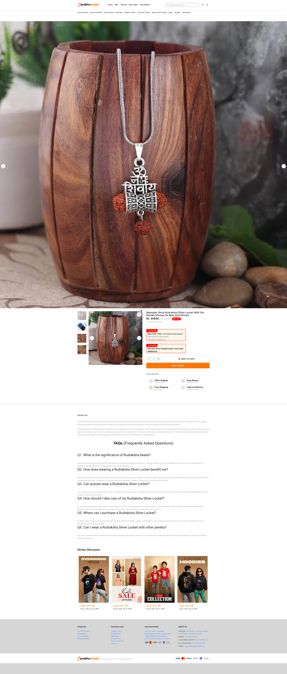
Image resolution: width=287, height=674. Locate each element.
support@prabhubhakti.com (194, 646)
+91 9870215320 (191, 637)
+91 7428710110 (202, 640)
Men (116, 5)
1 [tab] (141, 310)
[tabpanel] (143, 164)
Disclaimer (114, 636)
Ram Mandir (145, 5)
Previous (3, 166)
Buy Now (178, 365)
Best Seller (133, 5)
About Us (114, 643)
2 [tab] (142, 310)
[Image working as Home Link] (88, 4)
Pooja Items (81, 634)
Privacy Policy (116, 638)
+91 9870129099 (198, 643)
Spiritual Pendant (83, 631)
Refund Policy (116, 634)
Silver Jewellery (83, 636)
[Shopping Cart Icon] (203, 5)
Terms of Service (117, 641)
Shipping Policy (116, 631)
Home (110, 5)
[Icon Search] (167, 5)
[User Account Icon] (207, 5)
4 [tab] (145, 310)
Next (284, 166)
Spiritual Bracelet (83, 638)
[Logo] (88, 658)
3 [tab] (144, 310)
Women (124, 5)
